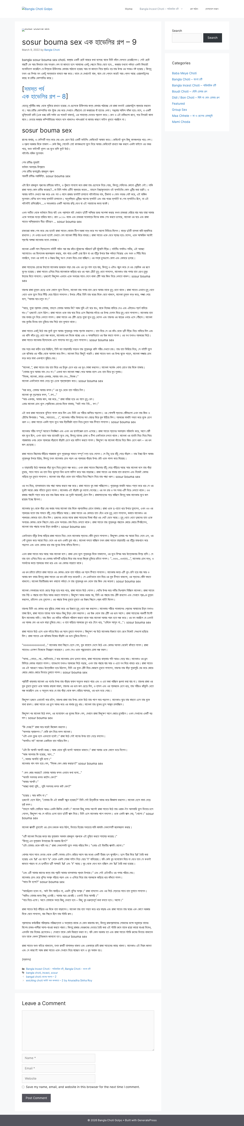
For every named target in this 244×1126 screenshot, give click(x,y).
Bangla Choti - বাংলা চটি (78, 968)
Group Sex (179, 109)
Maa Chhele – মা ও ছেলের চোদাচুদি (192, 116)
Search (177, 31)
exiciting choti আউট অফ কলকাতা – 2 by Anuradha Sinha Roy (59, 980)
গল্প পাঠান (194, 9)
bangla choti (33, 972)
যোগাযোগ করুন (211, 9)
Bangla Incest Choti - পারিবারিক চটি (45, 968)
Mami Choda (181, 122)
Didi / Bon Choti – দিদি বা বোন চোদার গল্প (195, 97)
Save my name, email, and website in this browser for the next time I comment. (83, 1087)
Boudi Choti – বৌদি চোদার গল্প (189, 91)
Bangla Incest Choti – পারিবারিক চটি (159, 9)
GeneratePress (147, 1120)
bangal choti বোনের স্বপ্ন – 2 (41, 976)
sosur (54, 972)
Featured (178, 103)
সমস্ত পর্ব (34, 89)
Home (129, 9)
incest (45, 972)
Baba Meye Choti (184, 73)
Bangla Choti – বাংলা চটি (187, 79)
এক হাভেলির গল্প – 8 (44, 96)
